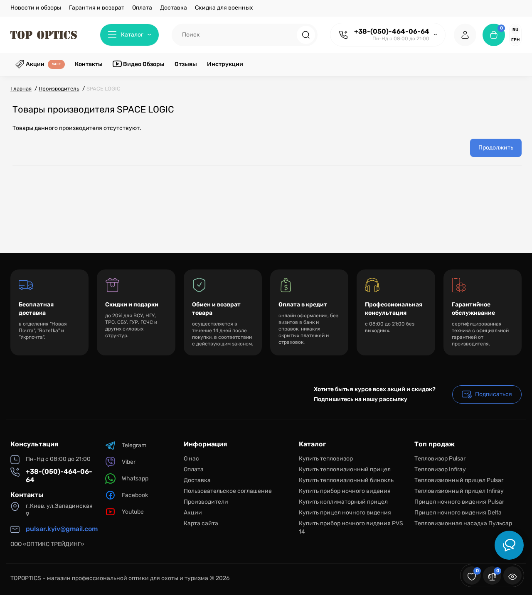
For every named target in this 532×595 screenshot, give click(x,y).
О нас (191, 458)
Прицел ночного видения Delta (458, 512)
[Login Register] (465, 35)
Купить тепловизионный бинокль (346, 480)
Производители (206, 501)
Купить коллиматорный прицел (343, 501)
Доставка (173, 7)
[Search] (306, 35)
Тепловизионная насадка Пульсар (463, 523)
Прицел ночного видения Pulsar (459, 501)
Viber (128, 461)
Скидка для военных (224, 7)
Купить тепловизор (326, 458)
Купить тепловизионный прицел (345, 469)
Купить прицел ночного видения (345, 512)
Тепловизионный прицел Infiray (459, 491)
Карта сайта (201, 523)
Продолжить (495, 147)
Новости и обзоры (35, 7)
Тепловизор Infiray (440, 469)
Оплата (142, 7)
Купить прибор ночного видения (345, 491)
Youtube (133, 511)
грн (515, 39)
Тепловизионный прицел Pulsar (458, 480)
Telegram (134, 445)
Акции (193, 512)
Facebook (135, 495)
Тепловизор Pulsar (440, 458)
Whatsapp (135, 478)
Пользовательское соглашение (228, 491)
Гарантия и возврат (96, 7)
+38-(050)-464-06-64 (391, 31)
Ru (515, 29)
